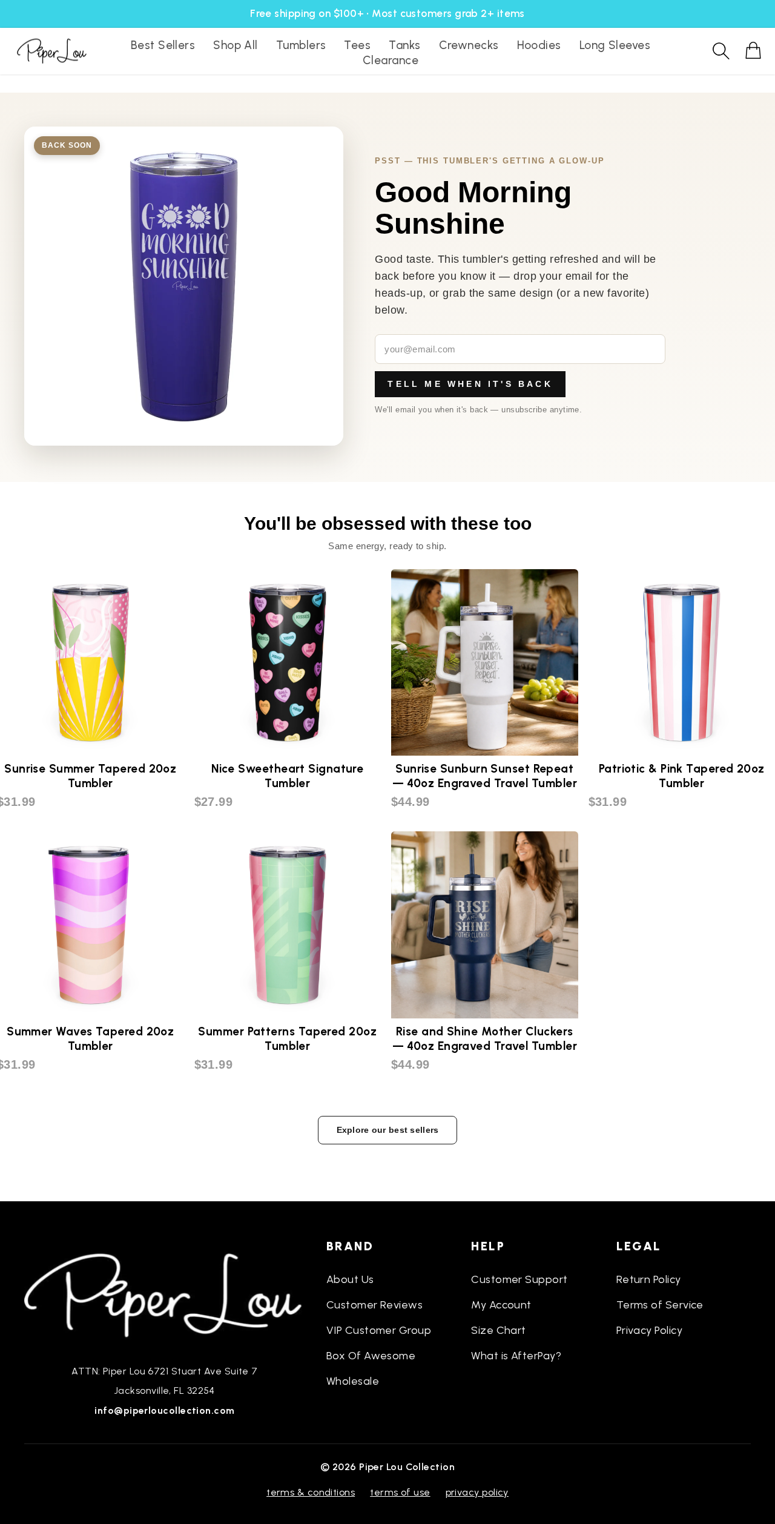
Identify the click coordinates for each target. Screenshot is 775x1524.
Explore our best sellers (388, 1130)
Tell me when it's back (470, 384)
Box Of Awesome (370, 1355)
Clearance (390, 60)
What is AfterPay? (516, 1355)
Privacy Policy (649, 1330)
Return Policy (648, 1279)
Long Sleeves (614, 45)
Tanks (404, 45)
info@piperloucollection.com (164, 1410)
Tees (357, 45)
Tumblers (301, 45)
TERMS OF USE (400, 1492)
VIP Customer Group (378, 1330)
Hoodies (539, 45)
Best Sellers (163, 45)
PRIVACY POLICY (477, 1492)
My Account (501, 1304)
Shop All (235, 45)
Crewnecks (469, 45)
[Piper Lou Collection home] (164, 1294)
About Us (350, 1279)
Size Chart (498, 1330)
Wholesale (352, 1381)
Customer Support (519, 1279)
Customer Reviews (374, 1304)
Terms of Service (660, 1304)
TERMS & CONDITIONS (310, 1492)
